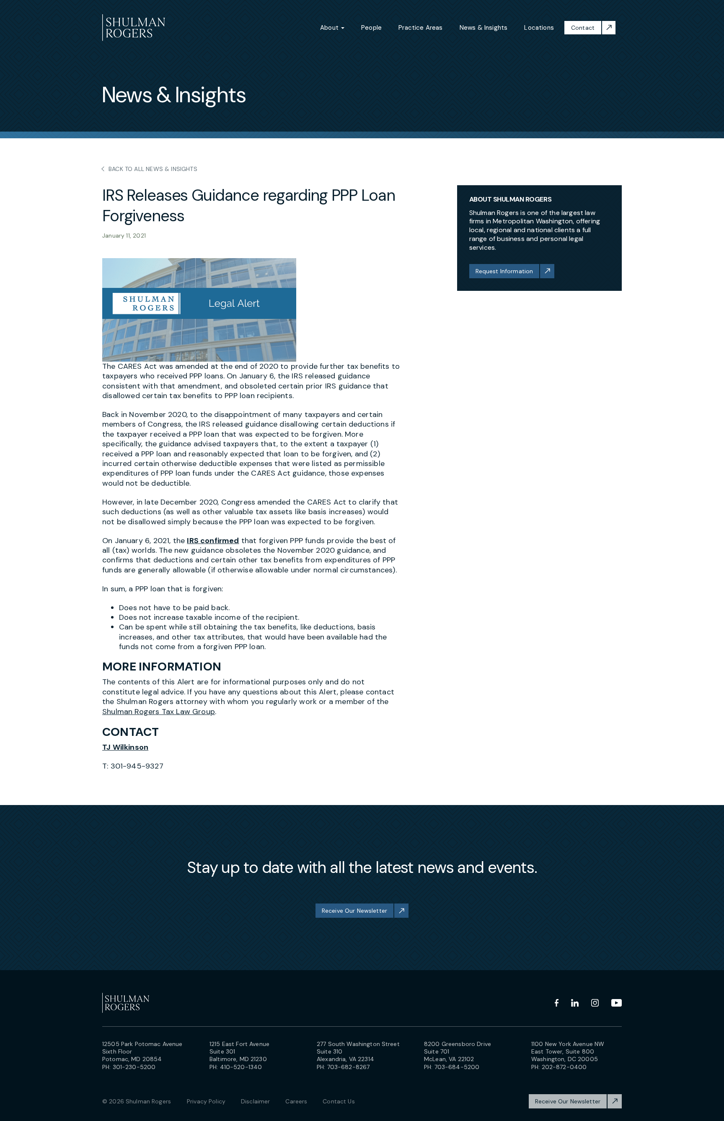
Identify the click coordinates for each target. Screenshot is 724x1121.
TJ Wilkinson (125, 747)
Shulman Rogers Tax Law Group (158, 712)
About (330, 27)
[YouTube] (616, 1003)
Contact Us (338, 1101)
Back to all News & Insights (153, 169)
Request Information (504, 271)
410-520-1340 (241, 1067)
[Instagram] (595, 1003)
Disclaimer (255, 1101)
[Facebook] (557, 1003)
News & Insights (484, 27)
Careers (296, 1101)
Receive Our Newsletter (354, 910)
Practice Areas (420, 27)
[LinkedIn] (575, 1003)
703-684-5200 (457, 1067)
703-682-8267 (348, 1067)
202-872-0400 (564, 1067)
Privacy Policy (206, 1101)
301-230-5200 (134, 1067)
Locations (539, 27)
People (371, 27)
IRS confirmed (213, 541)
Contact (583, 27)
